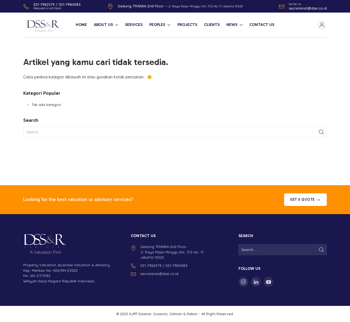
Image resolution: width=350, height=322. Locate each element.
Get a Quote (303, 199)
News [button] (231, 24)
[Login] (322, 25)
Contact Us (261, 24)
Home (81, 24)
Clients (212, 24)
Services (133, 24)
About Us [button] (103, 24)
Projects (187, 24)
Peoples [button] (157, 24)
